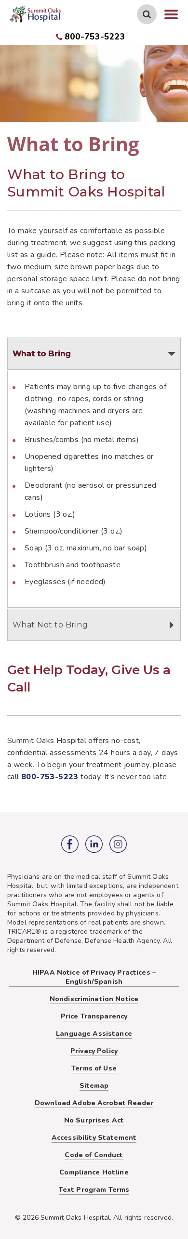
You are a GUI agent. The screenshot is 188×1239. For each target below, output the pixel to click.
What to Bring (42, 353)
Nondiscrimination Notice (94, 999)
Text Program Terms (94, 1189)
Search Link (147, 14)
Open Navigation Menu (171, 14)
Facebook (70, 844)
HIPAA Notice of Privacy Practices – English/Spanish (94, 977)
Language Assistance (94, 1033)
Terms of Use (94, 1068)
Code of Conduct (94, 1155)
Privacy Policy (94, 1051)
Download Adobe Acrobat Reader (94, 1103)
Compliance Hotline (94, 1172)
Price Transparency (94, 1016)
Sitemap (94, 1085)
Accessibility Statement (94, 1137)
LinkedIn (94, 844)
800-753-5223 (95, 36)
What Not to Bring (50, 624)
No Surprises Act (94, 1120)
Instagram (118, 844)
